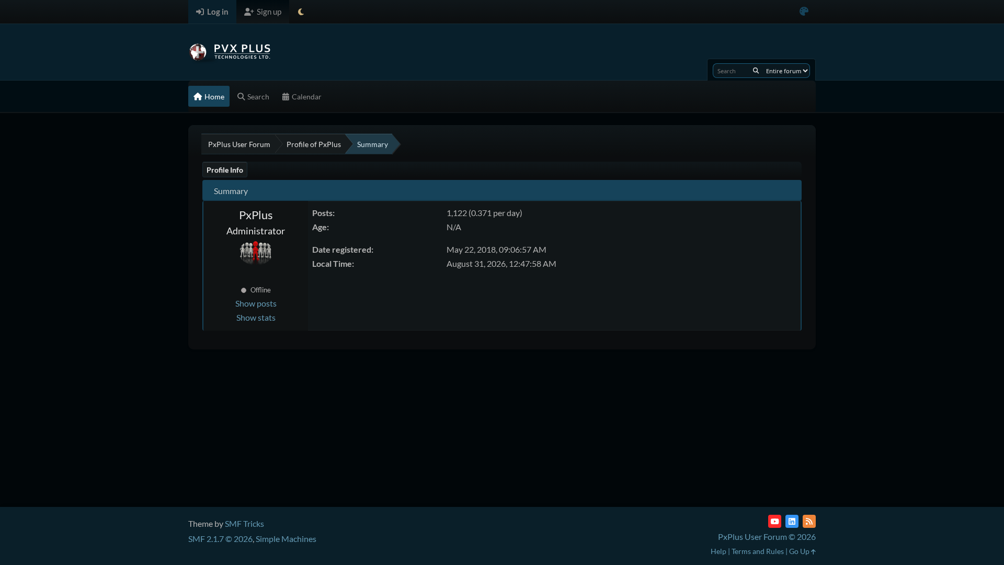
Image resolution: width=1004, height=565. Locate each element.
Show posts (256, 303)
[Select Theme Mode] (301, 12)
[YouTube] (774, 521)
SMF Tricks (244, 523)
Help (718, 551)
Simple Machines (286, 539)
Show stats (256, 317)
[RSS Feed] (809, 521)
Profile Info (225, 169)
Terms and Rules (758, 551)
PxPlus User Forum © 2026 (767, 536)
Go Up (800, 551)
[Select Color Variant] (804, 12)
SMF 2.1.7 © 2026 (220, 539)
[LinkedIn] (791, 521)
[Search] (756, 70)
